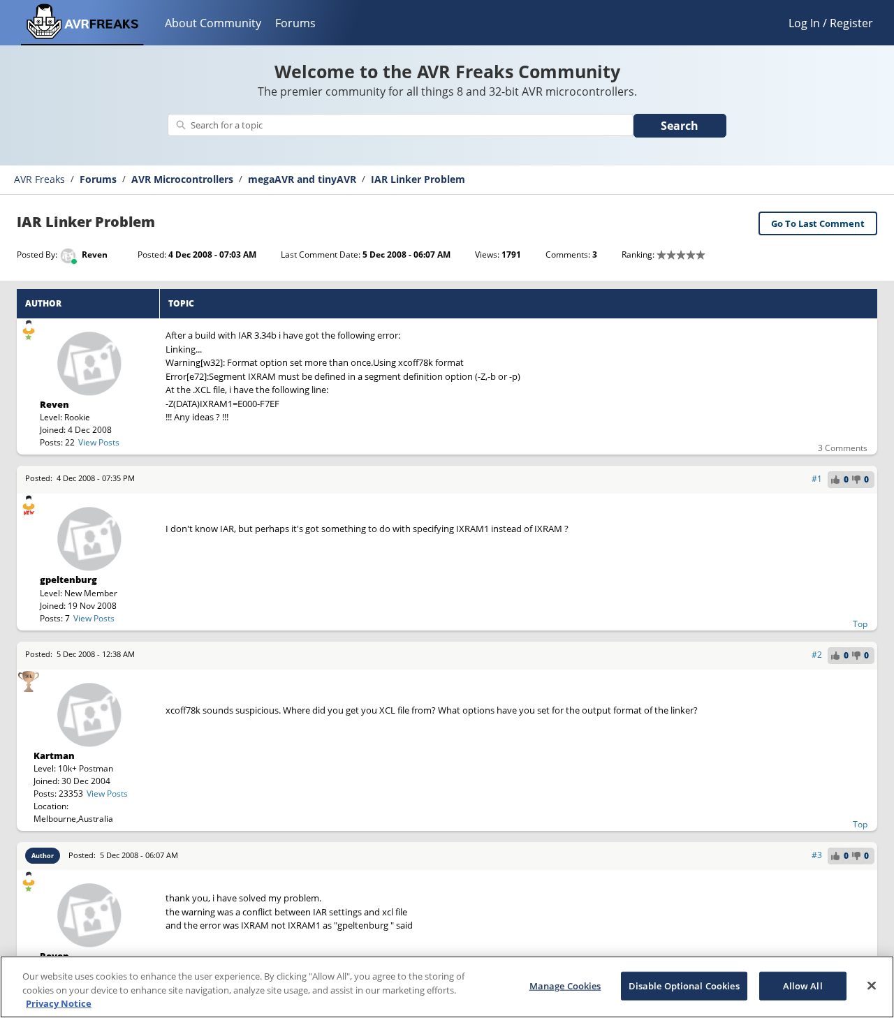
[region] (447, 987)
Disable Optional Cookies (684, 985)
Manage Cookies (565, 985)
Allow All (803, 985)
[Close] (871, 985)
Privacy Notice (58, 1003)
